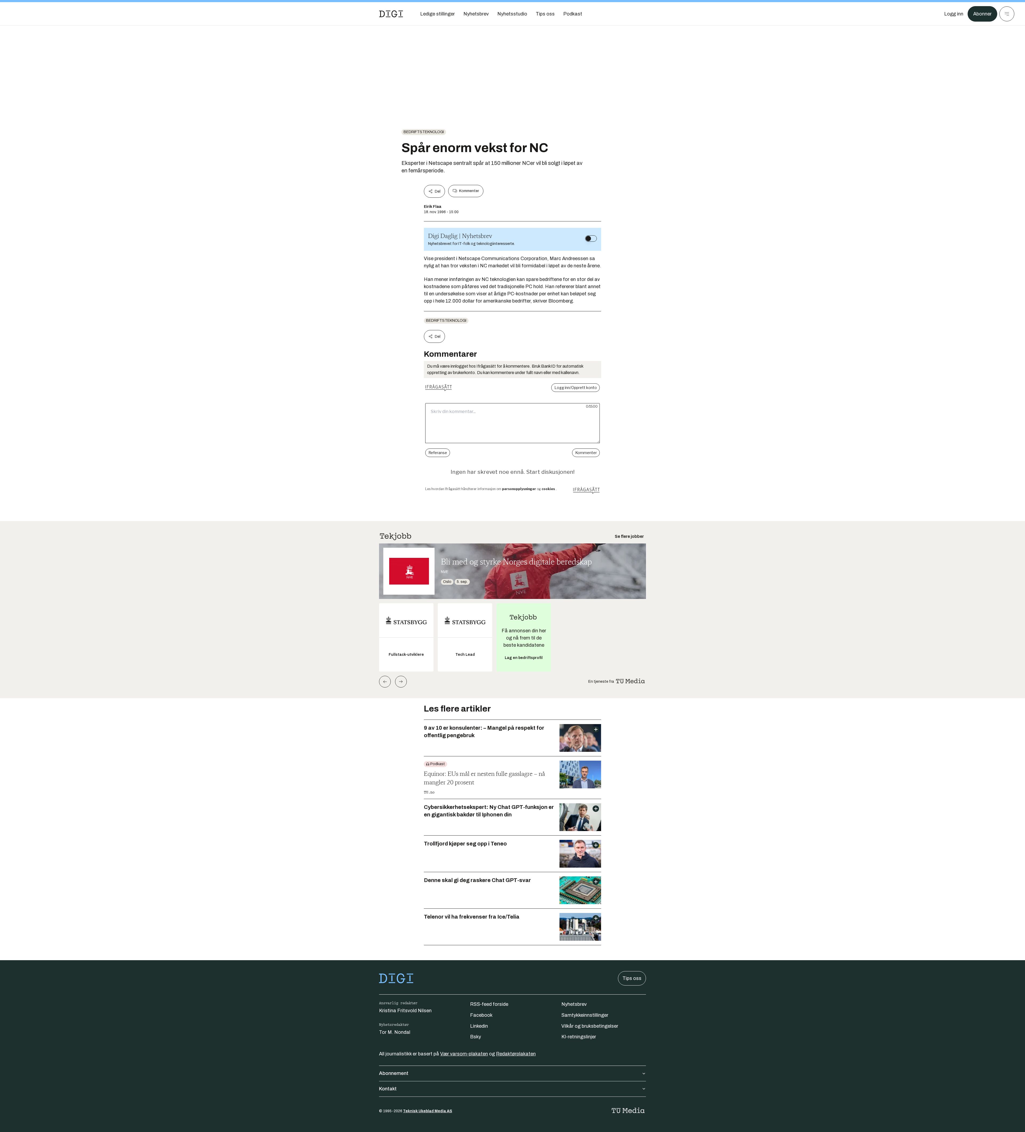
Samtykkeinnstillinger (584, 1015)
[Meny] (1006, 13)
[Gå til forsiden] (391, 14)
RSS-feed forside (489, 1004)
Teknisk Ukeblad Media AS (427, 1111)
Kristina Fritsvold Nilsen (405, 1010)
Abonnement (393, 1073)
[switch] (591, 238)
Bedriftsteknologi (424, 132)
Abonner (982, 14)
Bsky (475, 1036)
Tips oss (631, 978)
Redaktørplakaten (516, 1053)
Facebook (481, 1015)
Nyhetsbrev (574, 1004)
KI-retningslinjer (578, 1036)
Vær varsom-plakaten (464, 1053)
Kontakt (388, 1088)
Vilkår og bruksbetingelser (589, 1026)
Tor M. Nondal (394, 1032)
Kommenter (469, 191)
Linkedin (479, 1026)
